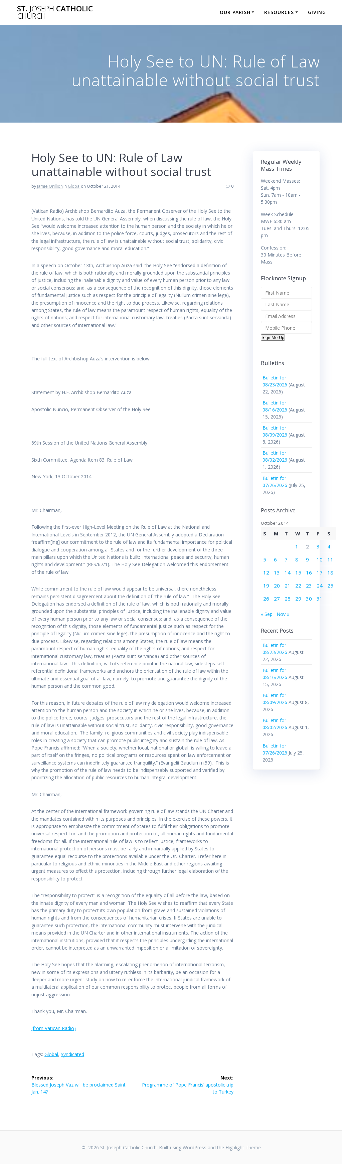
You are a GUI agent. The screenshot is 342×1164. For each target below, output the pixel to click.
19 (266, 585)
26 (266, 598)
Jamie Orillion (50, 186)
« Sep (267, 614)
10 (320, 559)
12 (266, 572)
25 (330, 585)
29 (298, 598)
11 (330, 559)
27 (277, 598)
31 (320, 598)
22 (298, 585)
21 (288, 585)
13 (277, 572)
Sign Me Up (273, 337)
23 (309, 585)
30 (309, 598)
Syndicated (72, 1054)
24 (320, 585)
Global (74, 186)
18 (330, 572)
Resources (279, 12)
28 (288, 598)
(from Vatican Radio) (53, 1028)
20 (277, 585)
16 (309, 572)
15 (298, 572)
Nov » (283, 614)
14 (288, 572)
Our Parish (235, 12)
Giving (317, 12)
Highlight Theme (243, 1147)
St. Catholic (55, 12)
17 (320, 572)
